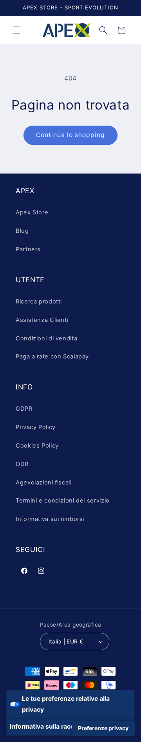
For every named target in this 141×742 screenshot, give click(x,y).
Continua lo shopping (70, 135)
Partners (28, 249)
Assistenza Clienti (42, 319)
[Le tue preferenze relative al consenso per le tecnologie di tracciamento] (103, 728)
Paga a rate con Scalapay (52, 356)
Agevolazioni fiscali (44, 482)
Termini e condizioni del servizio (63, 500)
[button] (16, 30)
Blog (22, 230)
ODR (22, 464)
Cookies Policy (37, 445)
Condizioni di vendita (46, 338)
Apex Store (32, 212)
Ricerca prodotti (39, 301)
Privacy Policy (36, 427)
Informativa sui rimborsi (50, 519)
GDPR (24, 408)
